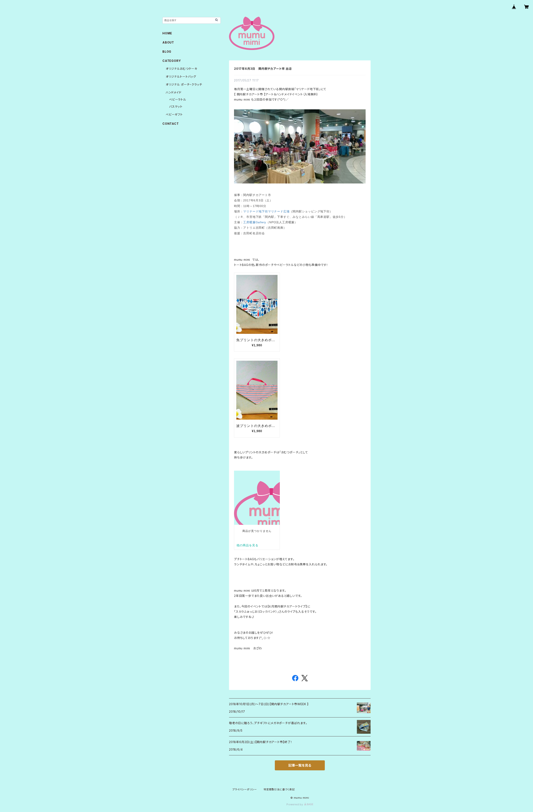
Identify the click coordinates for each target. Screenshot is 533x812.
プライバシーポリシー (244, 789)
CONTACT (170, 123)
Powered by (295, 804)
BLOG (166, 51)
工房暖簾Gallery (254, 222)
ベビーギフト (174, 114)
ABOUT (168, 42)
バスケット (176, 106)
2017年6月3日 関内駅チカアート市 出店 (263, 68)
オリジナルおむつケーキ (181, 68)
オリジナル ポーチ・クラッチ (184, 84)
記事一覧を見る (299, 765)
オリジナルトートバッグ (181, 76)
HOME (167, 33)
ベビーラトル (177, 99)
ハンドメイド (174, 92)
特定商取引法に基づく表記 (279, 789)
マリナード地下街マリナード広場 (266, 211)
